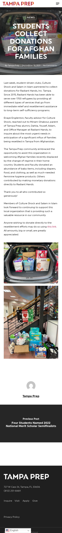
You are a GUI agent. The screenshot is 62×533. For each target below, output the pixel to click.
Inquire (9, 501)
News (31, 17)
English (13, 530)
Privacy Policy (12, 517)
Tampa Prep (13, 66)
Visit (19, 501)
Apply (27, 501)
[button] (57, 3)
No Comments (50, 66)
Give (35, 501)
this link (51, 226)
